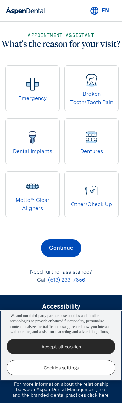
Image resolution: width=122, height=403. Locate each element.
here (104, 395)
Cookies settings (61, 367)
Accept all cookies (61, 346)
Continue (61, 248)
